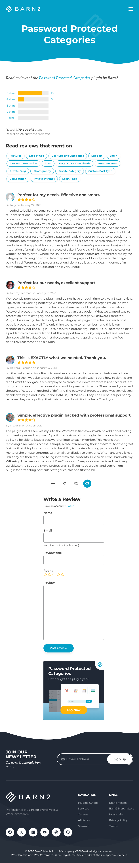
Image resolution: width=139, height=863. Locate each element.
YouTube (44, 832)
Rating (48, 570)
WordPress (56, 832)
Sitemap (83, 826)
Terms (113, 826)
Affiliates (84, 820)
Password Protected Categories (64, 77)
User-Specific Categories (68, 155)
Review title (52, 553)
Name (47, 513)
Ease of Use (36, 155)
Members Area (107, 163)
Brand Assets (118, 802)
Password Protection (23, 163)
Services (83, 808)
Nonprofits (116, 814)
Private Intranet (44, 178)
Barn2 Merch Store (121, 808)
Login (113, 155)
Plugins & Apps (88, 802)
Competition (18, 178)
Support (96, 155)
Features (15, 155)
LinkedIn (33, 832)
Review (49, 583)
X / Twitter (21, 832)
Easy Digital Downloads (74, 163)
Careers (83, 814)
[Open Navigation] (131, 9)
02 (76, 483)
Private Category (69, 171)
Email (47, 530)
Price (48, 163)
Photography (42, 171)
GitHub (68, 832)
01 (64, 483)
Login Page (69, 178)
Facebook (10, 832)
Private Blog (18, 171)
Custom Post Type (100, 171)
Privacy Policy (118, 820)
